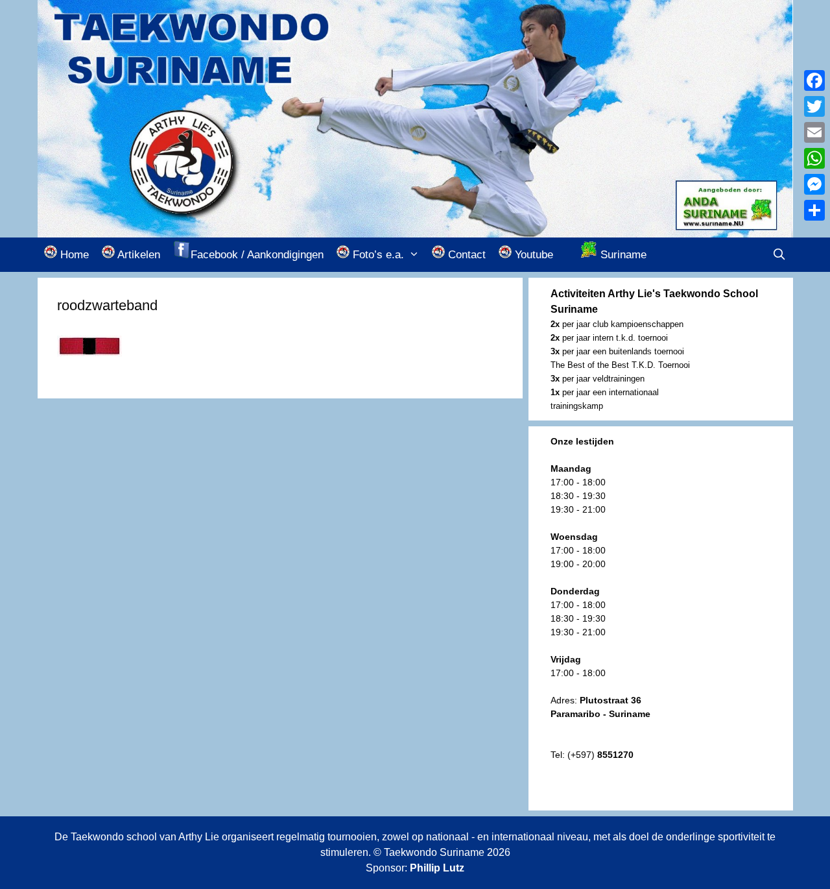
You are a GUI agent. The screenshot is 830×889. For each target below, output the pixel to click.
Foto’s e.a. (377, 255)
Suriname (621, 255)
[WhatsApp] (814, 158)
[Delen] (814, 210)
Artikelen (137, 255)
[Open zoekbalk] (779, 254)
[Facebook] (814, 80)
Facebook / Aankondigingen (257, 255)
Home (73, 255)
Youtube (532, 255)
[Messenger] (814, 184)
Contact (465, 255)
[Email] (814, 132)
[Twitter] (814, 106)
